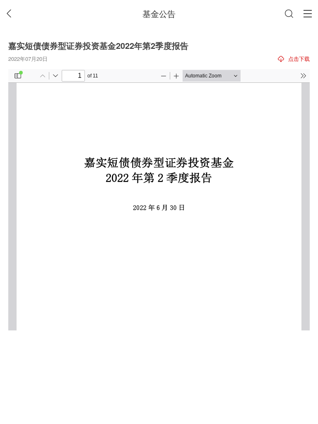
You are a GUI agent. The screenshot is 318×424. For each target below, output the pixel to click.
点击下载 (299, 59)
